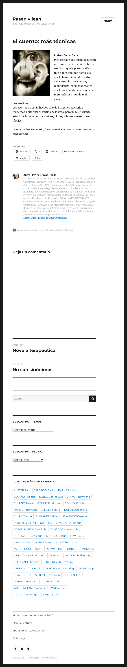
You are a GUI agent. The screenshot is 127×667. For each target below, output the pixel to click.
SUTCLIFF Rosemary (47, 575)
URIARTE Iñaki (50, 581)
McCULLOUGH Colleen (28, 548)
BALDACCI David (44, 490)
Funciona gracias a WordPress (42, 657)
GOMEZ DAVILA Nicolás (64, 529)
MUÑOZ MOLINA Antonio (29, 555)
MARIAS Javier (22, 542)
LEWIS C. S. (77, 535)
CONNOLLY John (75, 503)
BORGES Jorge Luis (51, 496)
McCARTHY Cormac (66, 542)
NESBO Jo (55, 555)
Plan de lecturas (22, 623)
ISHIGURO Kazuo (55, 535)
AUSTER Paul (22, 490)
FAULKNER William (48, 516)
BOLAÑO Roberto (25, 496)
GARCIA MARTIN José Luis (30, 529)
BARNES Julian (67, 490)
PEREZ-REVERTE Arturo (58, 562)
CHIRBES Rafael (24, 503)
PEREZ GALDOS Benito (28, 568)
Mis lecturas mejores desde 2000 (33, 615)
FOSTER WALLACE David (29, 522)
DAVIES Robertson (25, 509)
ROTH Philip (86, 568)
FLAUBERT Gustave (75, 516)
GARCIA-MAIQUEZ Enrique (64, 522)
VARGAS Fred (58, 588)
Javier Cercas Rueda (27, 230)
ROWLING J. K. (23, 575)
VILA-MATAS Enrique (26, 594)
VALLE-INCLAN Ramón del (30, 588)
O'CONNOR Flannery (77, 555)
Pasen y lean (27, 19)
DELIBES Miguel (50, 509)
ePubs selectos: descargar (29, 630)
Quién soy (19, 638)
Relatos (69, 230)
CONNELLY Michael (49, 503)
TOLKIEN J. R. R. (73, 575)
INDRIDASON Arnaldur (28, 535)
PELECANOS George (26, 562)
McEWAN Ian (54, 548)
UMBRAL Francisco (25, 581)
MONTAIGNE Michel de (80, 548)
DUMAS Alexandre (75, 509)
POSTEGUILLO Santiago (60, 568)
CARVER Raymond (78, 496)
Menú (108, 20)
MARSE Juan (43, 542)
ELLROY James (23, 516)
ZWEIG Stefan (51, 594)
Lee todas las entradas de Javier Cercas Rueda (45, 218)
